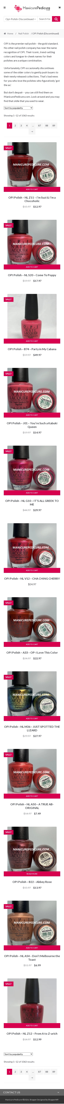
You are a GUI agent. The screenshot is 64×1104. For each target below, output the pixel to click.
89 (54, 125)
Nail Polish (23, 33)
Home (10, 33)
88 (46, 125)
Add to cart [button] (32, 189)
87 (39, 125)
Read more (32, 874)
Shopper (33, 1099)
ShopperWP (53, 1099)
